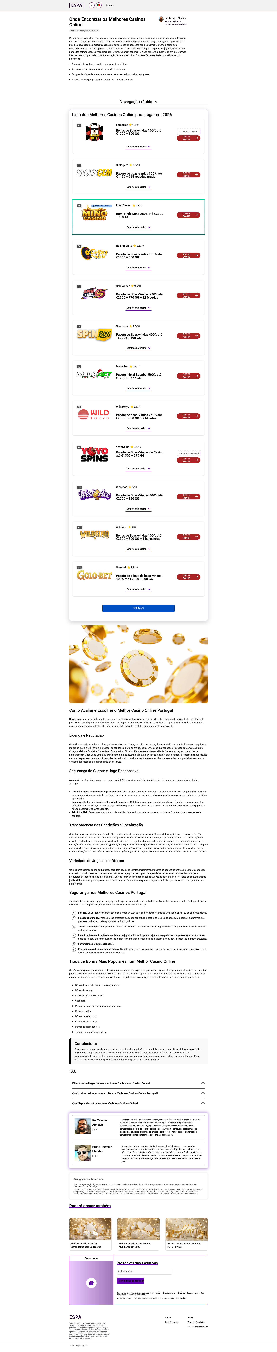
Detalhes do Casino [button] (136, 348)
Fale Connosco (172, 1322)
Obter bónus (186, 138)
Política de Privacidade (198, 1327)
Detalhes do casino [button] (136, 146)
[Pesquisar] (92, 5)
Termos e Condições (196, 1322)
